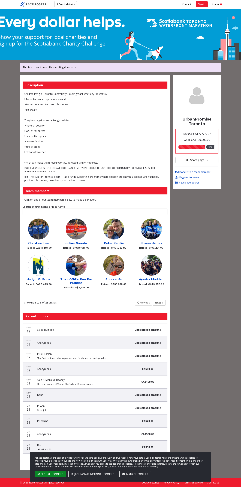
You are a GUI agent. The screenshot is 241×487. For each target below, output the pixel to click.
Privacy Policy (171, 482)
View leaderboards (189, 182)
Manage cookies (136, 474)
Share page (197, 160)
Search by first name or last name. (44, 206)
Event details (66, 4)
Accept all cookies (50, 474)
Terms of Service (193, 482)
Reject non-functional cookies (92, 474)
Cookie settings (150, 482)
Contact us (213, 482)
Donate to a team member (194, 172)
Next (158, 302)
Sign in (201, 4)
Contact (186, 4)
